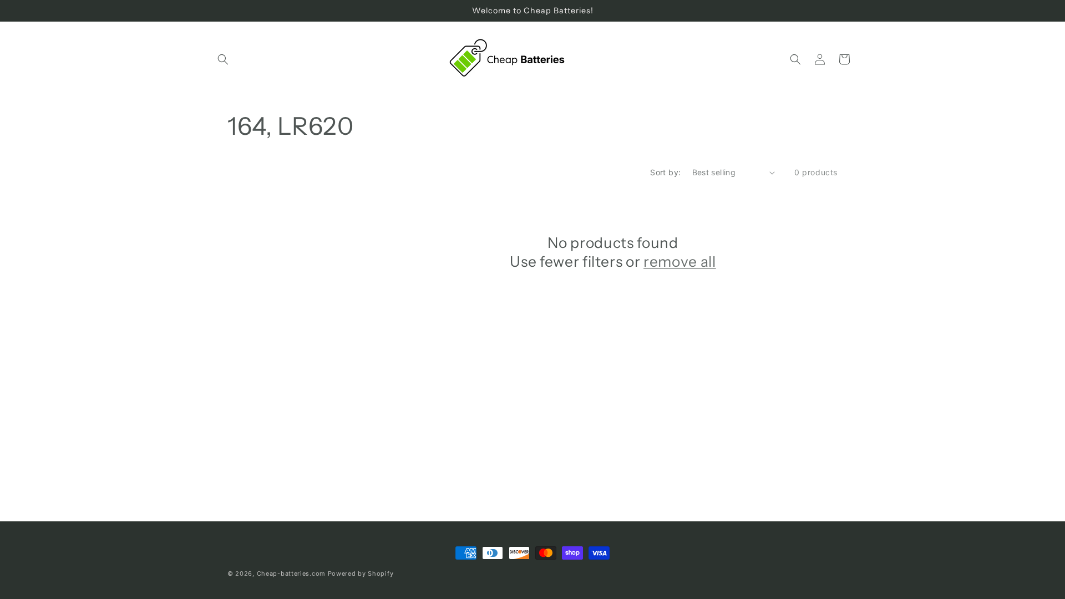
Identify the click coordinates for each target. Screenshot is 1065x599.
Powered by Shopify (361, 573)
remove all (679, 261)
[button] (223, 59)
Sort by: (665, 172)
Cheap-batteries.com (291, 573)
